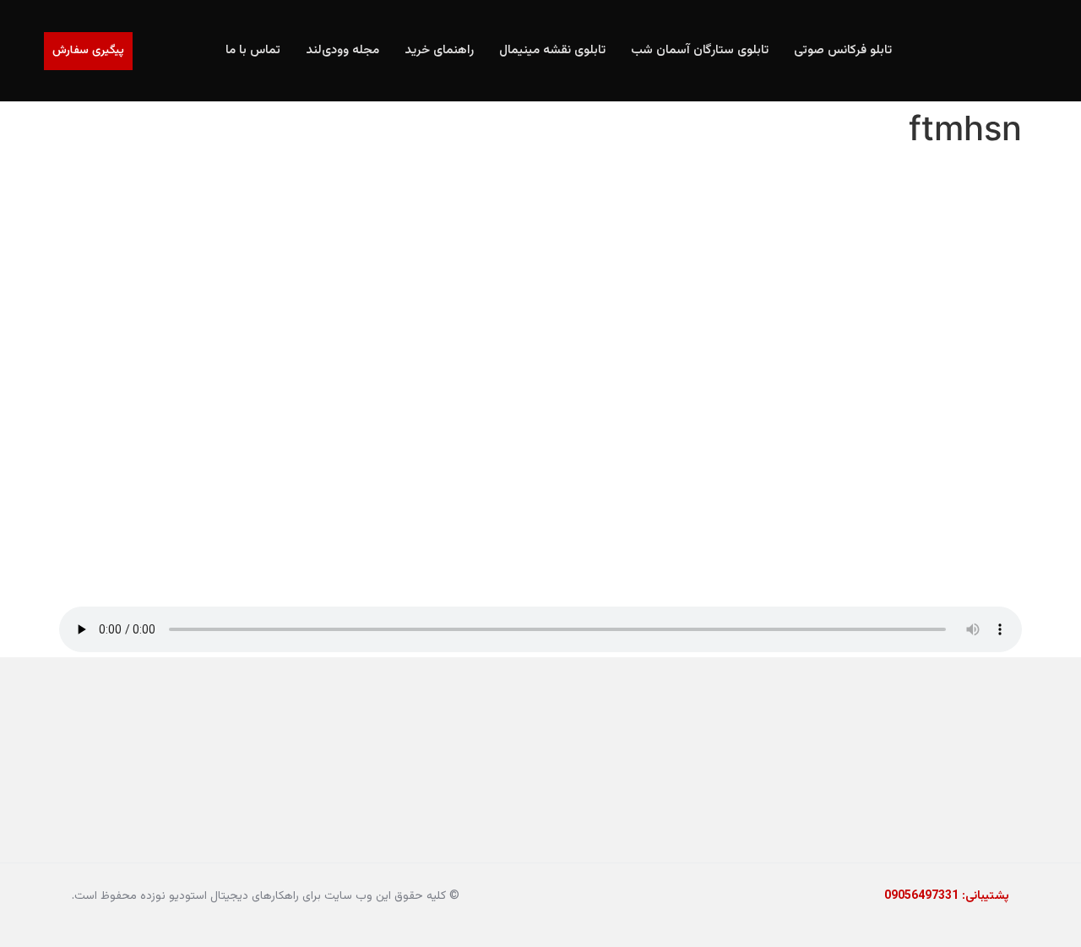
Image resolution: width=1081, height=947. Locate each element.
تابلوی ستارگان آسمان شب (700, 50)
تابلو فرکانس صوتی (843, 50)
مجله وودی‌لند (342, 50)
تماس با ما (252, 50)
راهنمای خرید (439, 50)
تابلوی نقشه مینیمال (552, 50)
